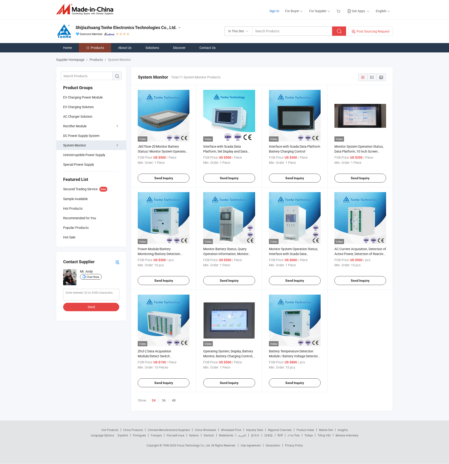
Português (139, 435)
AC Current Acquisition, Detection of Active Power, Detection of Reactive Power (360, 254)
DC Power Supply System (81, 135)
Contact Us (207, 47)
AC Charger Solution (77, 116)
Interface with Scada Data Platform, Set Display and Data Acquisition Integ (225, 151)
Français (156, 435)
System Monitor (74, 145)
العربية (242, 435)
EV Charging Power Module (83, 97)
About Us (124, 47)
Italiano (194, 435)
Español (123, 435)
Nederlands (226, 435)
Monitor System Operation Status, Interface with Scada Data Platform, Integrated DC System (293, 254)
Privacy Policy (294, 445)
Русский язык (175, 435)
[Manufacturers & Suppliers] (86, 9)
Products (97, 47)
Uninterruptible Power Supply (84, 155)
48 (174, 400)
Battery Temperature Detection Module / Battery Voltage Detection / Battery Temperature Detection (294, 356)
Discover (179, 47)
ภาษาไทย (294, 435)
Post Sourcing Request (373, 31)
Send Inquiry (163, 178)
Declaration (273, 445)
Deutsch (209, 435)
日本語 (268, 435)
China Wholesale (205, 430)
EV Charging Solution (78, 107)
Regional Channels (280, 430)
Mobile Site (326, 430)
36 (164, 400)
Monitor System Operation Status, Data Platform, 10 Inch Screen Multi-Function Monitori (359, 151)
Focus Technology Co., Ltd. (194, 445)
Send (91, 307)
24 (154, 400)
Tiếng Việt (324, 435)
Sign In (274, 11)
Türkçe (308, 435)
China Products (133, 430)
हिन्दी (280, 435)
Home (67, 47)
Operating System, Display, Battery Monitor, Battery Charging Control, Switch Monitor (228, 356)
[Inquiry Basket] (339, 11)
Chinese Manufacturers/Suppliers (169, 430)
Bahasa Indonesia (347, 435)
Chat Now (93, 277)
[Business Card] (117, 262)
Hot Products (109, 430)
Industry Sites (254, 430)
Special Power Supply (78, 164)
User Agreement (251, 445)
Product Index (305, 430)
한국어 (255, 435)
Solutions (152, 47)
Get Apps (358, 11)
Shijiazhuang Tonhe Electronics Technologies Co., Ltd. (126, 27)
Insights (343, 430)
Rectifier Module (75, 126)
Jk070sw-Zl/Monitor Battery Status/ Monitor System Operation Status (163, 151)
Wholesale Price (231, 430)
